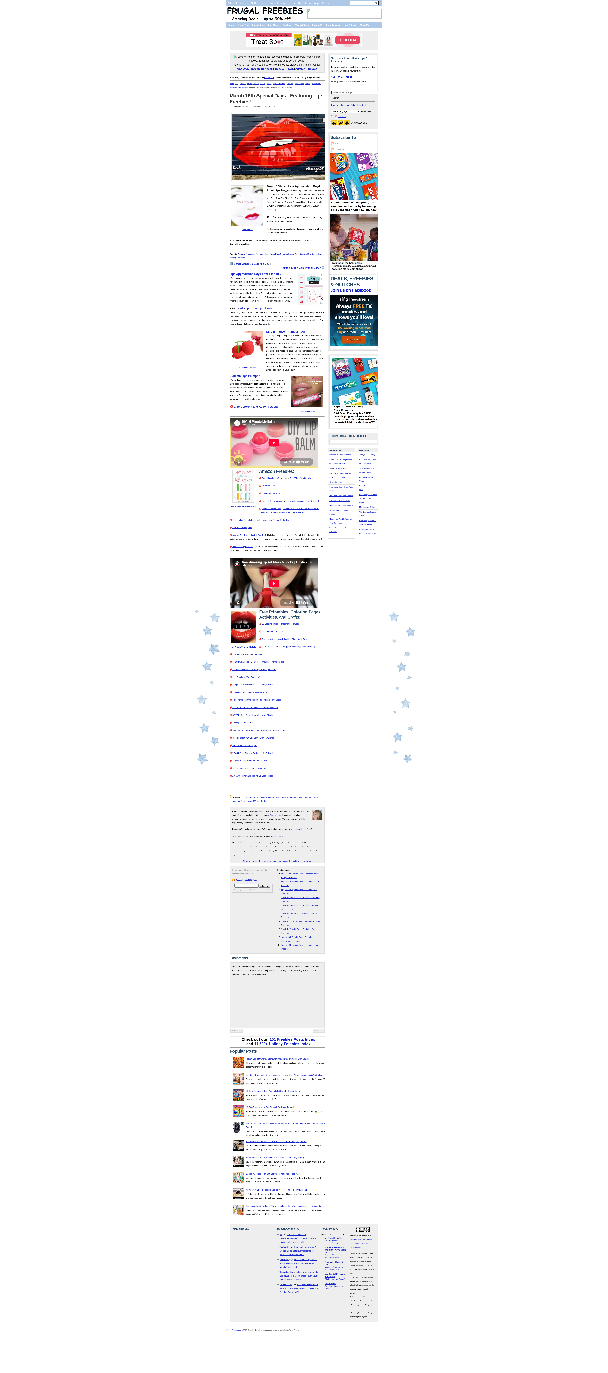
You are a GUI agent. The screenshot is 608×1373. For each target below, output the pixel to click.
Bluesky (279, 68)
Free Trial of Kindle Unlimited (302, 478)
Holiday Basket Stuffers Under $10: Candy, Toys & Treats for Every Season (278, 1059)
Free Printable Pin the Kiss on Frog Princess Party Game (256, 700)
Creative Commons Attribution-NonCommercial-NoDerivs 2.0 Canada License (361, 1243)
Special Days (258, 25)
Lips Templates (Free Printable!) (246, 677)
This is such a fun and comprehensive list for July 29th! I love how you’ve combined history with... (298, 1238)
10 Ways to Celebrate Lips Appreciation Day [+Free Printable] (288, 647)
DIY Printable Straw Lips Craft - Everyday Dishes (253, 738)
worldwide (246, 87)
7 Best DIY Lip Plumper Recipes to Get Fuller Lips (253, 753)
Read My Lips (247, 230)
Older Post (318, 1031)
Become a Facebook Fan (270, 861)
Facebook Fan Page (302, 829)
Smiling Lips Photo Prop (242, 723)
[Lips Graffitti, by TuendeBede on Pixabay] (278, 180)
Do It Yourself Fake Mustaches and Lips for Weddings (255, 707)
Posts (336, 143)
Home (232, 84)
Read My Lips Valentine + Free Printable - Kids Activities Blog (258, 730)
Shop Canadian (333, 25)
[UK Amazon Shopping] (347, 123)
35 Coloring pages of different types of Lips (280, 624)
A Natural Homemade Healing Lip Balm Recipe (252, 776)
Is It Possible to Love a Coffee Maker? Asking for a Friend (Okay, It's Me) (276, 1142)
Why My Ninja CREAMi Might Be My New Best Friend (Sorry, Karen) (275, 1158)
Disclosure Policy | (349, 105)
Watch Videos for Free (271, 509)
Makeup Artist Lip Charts (255, 308)
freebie (262, 84)
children (243, 84)
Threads (313, 68)
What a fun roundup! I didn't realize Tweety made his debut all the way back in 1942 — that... (298, 1263)
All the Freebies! (237, 3)
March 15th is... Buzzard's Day (251, 263)
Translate (342, 116)
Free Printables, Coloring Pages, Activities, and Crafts (289, 254)
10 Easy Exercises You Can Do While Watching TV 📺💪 (270, 1107)
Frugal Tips (243, 25)
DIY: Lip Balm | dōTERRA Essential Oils (249, 768)
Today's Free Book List (338, 468)
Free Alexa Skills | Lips (242, 528)
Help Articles (350, 25)
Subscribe (287, 861)
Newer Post (236, 1031)
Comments (339, 149)
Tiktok (290, 68)
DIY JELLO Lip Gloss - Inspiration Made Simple (252, 715)
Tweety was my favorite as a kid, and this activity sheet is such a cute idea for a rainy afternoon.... (299, 1276)
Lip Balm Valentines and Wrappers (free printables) (254, 669)
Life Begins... (330, 1284)
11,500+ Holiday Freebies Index (282, 1044)
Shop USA (317, 25)
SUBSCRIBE (342, 77)
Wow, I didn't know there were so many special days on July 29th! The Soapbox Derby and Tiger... (299, 1288)
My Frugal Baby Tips (334, 1238)
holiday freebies (279, 84)
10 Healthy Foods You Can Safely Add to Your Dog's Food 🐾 (272, 1174)
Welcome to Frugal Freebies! (340, 455)
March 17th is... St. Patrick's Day (302, 267)
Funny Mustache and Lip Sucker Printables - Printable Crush (258, 662)
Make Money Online (367, 507)
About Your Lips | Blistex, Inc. (244, 745)
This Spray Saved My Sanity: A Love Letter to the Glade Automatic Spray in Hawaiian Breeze (285, 1206)
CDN (236, 84)
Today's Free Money (367, 455)
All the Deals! (258, 3)
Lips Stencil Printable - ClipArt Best (247, 654)
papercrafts (316, 84)
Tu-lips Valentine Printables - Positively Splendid (253, 685)
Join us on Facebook (350, 290)
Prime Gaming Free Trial (242, 547)
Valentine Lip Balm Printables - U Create (249, 692)
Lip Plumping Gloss (307, 411)
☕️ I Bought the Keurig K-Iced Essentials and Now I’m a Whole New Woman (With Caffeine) (285, 1075)
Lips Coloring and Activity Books (256, 406)
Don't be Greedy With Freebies (341, 496)
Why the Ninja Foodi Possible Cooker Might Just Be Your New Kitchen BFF (278, 1190)
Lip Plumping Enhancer (247, 367)
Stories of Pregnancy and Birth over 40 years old (335, 1250)
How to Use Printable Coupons (341, 505)
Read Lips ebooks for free (273, 478)
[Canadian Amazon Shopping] (340, 123)
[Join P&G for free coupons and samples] (354, 212)
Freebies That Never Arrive (339, 501)
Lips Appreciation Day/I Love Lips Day (255, 274)
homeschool (299, 84)
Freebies (287, 25)
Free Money (274, 25)
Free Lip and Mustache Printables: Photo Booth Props (285, 639)
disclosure (269, 77)
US (239, 87)
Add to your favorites (302, 861)
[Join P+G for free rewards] (356, 424)
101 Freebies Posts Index (292, 1039)
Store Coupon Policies (318, 3)
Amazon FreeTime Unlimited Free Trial (249, 535)
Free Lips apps (268, 486)
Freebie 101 (295, 3)
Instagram (257, 68)
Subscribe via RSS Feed (246, 880)
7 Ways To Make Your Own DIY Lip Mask (249, 761)
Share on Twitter (250, 861)
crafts (249, 84)
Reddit (268, 68)
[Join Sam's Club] (354, 271)
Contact (362, 105)
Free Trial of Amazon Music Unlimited (303, 501)
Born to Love (275, 815)
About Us (364, 25)
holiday (269, 84)
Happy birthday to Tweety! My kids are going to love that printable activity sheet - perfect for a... (298, 1251)
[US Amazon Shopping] (334, 123)
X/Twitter (300, 68)
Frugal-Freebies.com (234, 1330)
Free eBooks (277, 3)
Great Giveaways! (336, 482)
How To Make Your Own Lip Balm (243, 506)
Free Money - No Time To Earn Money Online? (368, 498)
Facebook (243, 68)
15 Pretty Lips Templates (272, 631)
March (307, 84)
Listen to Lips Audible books (244, 520)
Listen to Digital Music (271, 501)
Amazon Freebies (246, 254)
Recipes (259, 254)
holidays (290, 84)
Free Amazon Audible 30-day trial (275, 520)
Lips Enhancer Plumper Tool (285, 331)
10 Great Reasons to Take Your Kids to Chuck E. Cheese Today (273, 1091)
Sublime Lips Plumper (245, 376)
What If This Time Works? (335, 1279)
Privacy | (335, 105)
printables (233, 87)
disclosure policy (276, 836)
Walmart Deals (302, 25)
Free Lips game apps (271, 493)
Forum (231, 25)
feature (256, 84)
